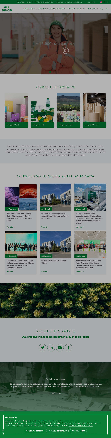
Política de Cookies (55, 423)
